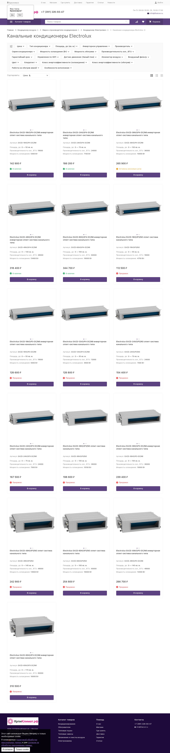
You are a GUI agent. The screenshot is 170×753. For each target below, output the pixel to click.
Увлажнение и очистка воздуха (71, 737)
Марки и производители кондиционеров (59, 30)
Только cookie (22, 749)
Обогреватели (64, 727)
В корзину (32, 175)
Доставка (78, 3)
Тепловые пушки (65, 731)
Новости (111, 3)
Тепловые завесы (65, 734)
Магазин (53, 3)
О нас (43, 3)
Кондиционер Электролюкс (94, 30)
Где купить (65, 3)
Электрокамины (65, 741)
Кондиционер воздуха (27, 30)
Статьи (101, 3)
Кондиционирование (66, 724)
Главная (10, 30)
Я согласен (8, 749)
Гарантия (90, 3)
